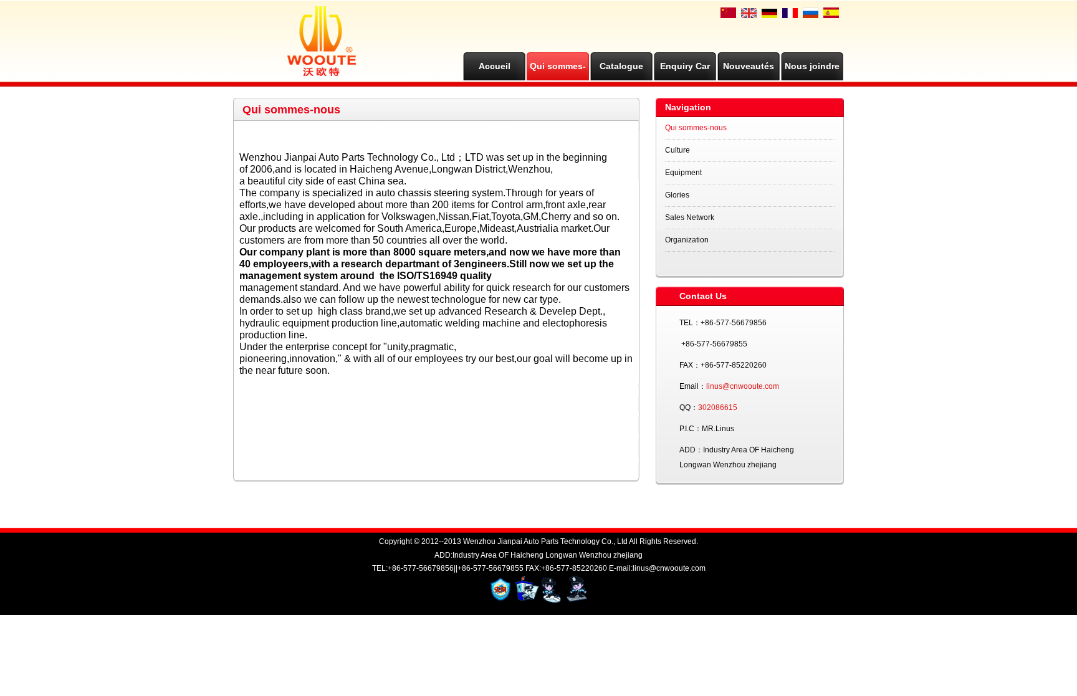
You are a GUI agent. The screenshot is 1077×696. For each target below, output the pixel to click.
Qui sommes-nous (696, 127)
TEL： (690, 322)
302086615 (717, 407)
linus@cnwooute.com (742, 386)
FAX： (690, 365)
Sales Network (689, 217)
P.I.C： (690, 428)
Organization (687, 240)
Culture (677, 150)
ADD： (691, 450)
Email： (692, 386)
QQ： (688, 407)
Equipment (683, 172)
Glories (677, 195)
